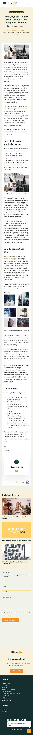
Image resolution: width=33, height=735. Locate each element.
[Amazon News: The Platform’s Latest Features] (16, 530)
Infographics (6, 687)
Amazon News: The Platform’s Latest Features (16, 540)
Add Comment (7, 597)
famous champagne (10, 259)
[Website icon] (16, 471)
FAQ (3, 713)
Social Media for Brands (16, 12)
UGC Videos (5, 698)
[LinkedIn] (18, 720)
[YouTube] (15, 720)
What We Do (6, 709)
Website (5, 592)
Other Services (6, 700)
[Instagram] (11, 720)
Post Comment (10, 620)
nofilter (7, 450)
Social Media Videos (8, 696)
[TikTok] (22, 720)
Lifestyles (5, 685)
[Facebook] (8, 720)
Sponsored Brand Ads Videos (11, 694)
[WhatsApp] (25, 720)
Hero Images (6, 683)
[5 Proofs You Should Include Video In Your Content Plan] (16, 552)
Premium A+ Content (8, 689)
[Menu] (30, 3)
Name (5, 581)
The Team (5, 711)
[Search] (27, 3)
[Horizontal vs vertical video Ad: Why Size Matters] (16, 506)
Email (5, 586)
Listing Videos (6, 691)
